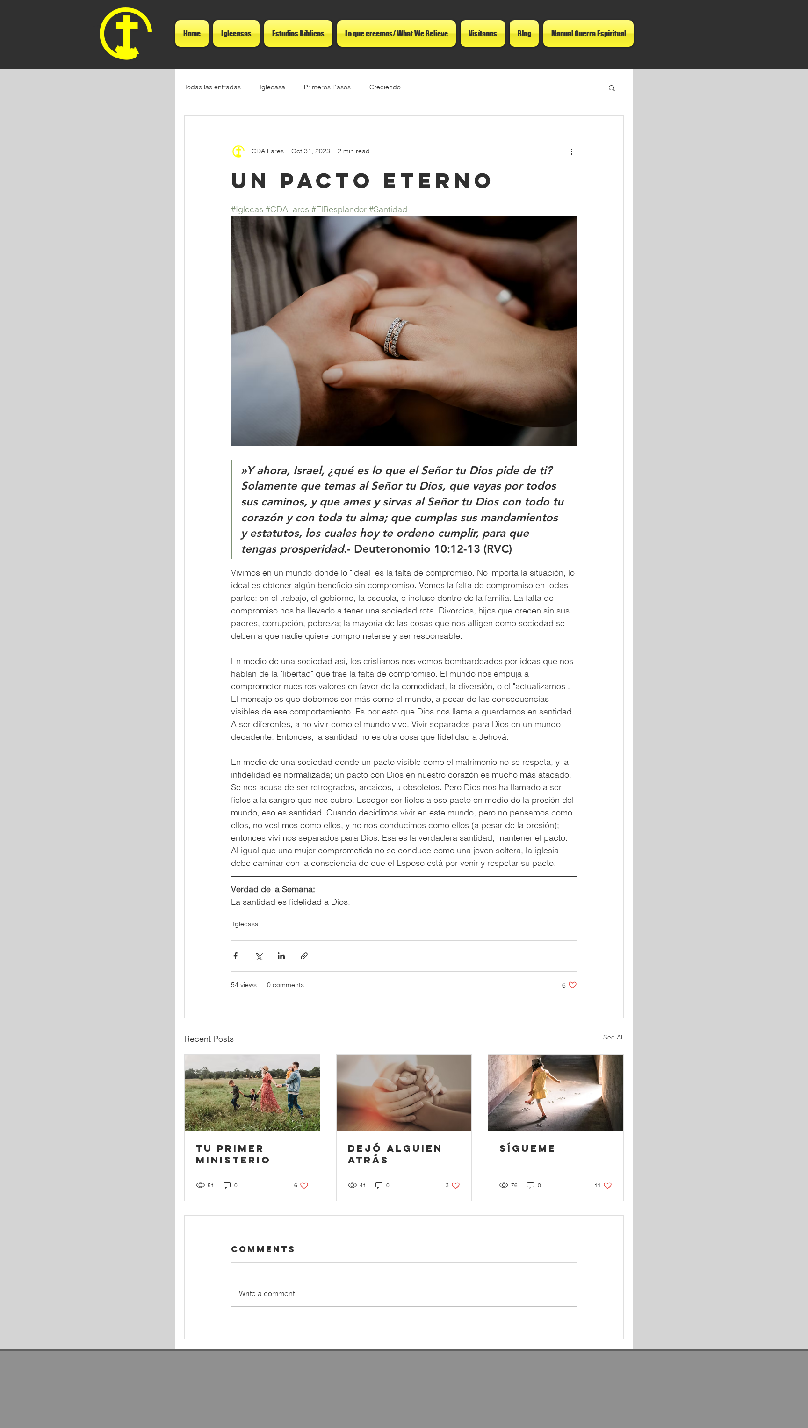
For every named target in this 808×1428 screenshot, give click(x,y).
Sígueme (527, 1148)
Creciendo (385, 87)
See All (613, 1037)
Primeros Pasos (327, 87)
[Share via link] (304, 956)
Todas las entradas (212, 87)
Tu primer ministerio (233, 1154)
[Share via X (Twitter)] (258, 956)
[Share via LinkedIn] (281, 956)
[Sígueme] (555, 1093)
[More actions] (571, 151)
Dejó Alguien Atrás (395, 1154)
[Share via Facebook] (235, 956)
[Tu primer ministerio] (252, 1093)
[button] (611, 87)
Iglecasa (272, 87)
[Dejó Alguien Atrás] (404, 1093)
